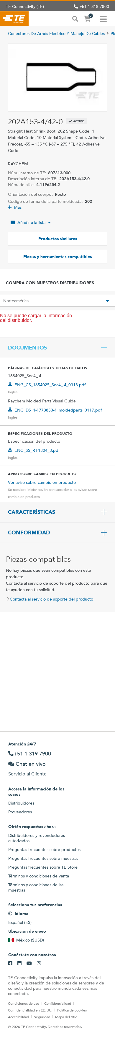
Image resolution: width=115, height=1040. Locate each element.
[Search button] (75, 18)
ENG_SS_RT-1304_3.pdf (37, 450)
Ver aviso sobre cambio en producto (42, 482)
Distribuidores (21, 803)
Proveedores (20, 812)
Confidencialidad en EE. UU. (30, 1010)
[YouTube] (29, 963)
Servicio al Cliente (27, 774)
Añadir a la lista (31, 222)
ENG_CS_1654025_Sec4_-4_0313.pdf (50, 384)
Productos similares (57, 238)
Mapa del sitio (66, 1016)
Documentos (27, 348)
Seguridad (42, 1016)
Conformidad (29, 532)
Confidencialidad (57, 1003)
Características (31, 512)
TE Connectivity (14, 18)
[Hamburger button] (103, 18)
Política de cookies (72, 1010)
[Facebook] (10, 963)
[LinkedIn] (19, 963)
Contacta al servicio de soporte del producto (51, 599)
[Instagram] (39, 963)
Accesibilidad (18, 1016)
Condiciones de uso (23, 1003)
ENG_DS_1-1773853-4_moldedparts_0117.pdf (58, 410)
